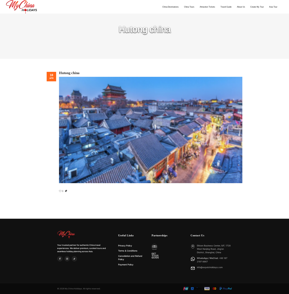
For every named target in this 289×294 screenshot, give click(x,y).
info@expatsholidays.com (210, 267)
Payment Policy (125, 264)
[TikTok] (74, 258)
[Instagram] (67, 258)
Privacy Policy (125, 245)
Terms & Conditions (127, 250)
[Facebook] (60, 258)
